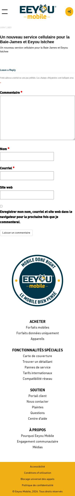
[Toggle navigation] (5, 12)
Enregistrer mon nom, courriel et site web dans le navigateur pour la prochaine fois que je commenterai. (36, 217)
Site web (6, 187)
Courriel (7, 168)
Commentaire (11, 92)
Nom (4, 149)
